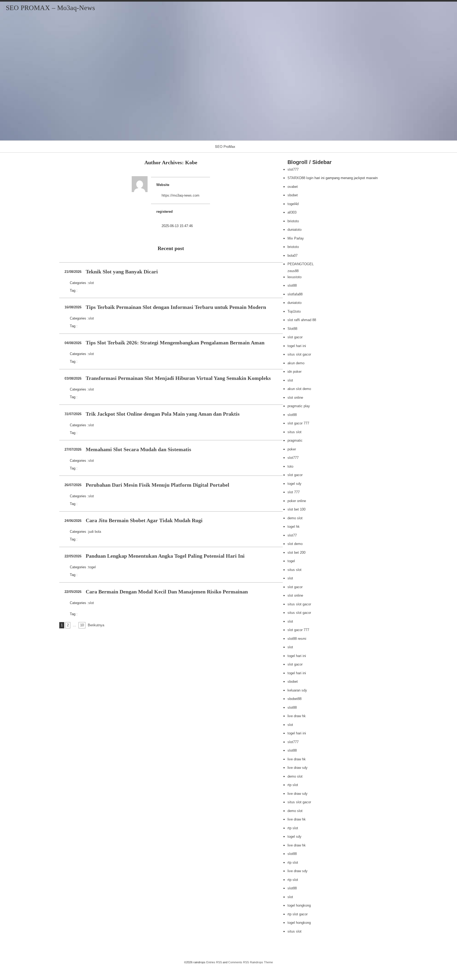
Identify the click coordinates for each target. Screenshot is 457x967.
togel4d (293, 204)
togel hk (293, 527)
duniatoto (294, 230)
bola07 (292, 256)
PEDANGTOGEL (300, 264)
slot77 (292, 535)
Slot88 (292, 329)
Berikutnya (96, 625)
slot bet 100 (296, 509)
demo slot (295, 518)
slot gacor (295, 337)
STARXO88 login (300, 178)
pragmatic (295, 440)
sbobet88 (294, 699)
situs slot (294, 432)
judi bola (94, 532)
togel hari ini (296, 346)
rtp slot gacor (297, 914)
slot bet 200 (296, 553)
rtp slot (292, 785)
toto (290, 466)
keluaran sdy (297, 690)
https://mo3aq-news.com (180, 195)
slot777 (293, 169)
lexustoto (294, 277)
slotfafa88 (295, 294)
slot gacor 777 (298, 423)
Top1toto (294, 311)
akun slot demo (299, 389)
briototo (293, 221)
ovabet (292, 187)
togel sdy (294, 484)
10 (82, 625)
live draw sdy (297, 768)
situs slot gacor (299, 354)
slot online (295, 398)
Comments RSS (238, 962)
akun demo (295, 363)
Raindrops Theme (261, 962)
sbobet (292, 195)
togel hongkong (299, 905)
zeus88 (293, 271)
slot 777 (293, 492)
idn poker (294, 372)
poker (291, 449)
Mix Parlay (295, 238)
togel (92, 567)
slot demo (295, 544)
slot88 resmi (296, 639)
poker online (296, 501)
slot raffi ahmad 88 (301, 320)
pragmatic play (298, 406)
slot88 (292, 285)
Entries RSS (214, 962)
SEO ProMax (225, 146)
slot (91, 283)
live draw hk (296, 716)
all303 (291, 212)
